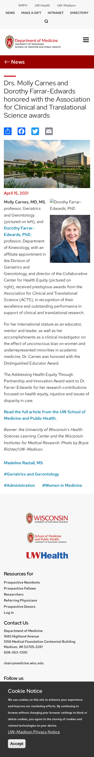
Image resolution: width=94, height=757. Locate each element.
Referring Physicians (20, 600)
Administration (21, 485)
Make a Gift (31, 13)
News (10, 13)
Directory (79, 13)
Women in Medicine (63, 485)
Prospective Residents (22, 582)
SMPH (22, 5)
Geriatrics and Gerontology (33, 474)
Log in (9, 612)
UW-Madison (66, 5)
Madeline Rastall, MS (23, 462)
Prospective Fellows (20, 588)
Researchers (14, 594)
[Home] (33, 42)
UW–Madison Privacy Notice (34, 731)
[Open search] (47, 21)
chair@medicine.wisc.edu (24, 663)
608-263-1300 (15, 652)
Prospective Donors (19, 606)
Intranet (56, 13)
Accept (16, 743)
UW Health (42, 5)
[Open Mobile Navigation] (86, 39)
